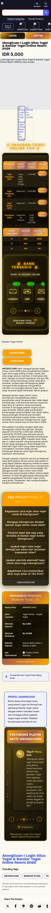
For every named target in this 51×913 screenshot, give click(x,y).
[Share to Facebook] (15, 906)
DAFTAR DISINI (17, 353)
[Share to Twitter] (7, 906)
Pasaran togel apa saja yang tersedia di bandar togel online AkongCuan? (25, 535)
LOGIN (13, 35)
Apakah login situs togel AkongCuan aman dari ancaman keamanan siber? (25, 549)
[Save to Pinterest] (31, 906)
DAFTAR (38, 35)
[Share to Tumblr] (47, 906)
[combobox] (22, 12)
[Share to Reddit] (39, 906)
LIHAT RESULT (42, 173)
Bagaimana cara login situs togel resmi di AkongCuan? (25, 513)
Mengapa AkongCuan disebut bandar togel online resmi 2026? (25, 523)
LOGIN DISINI (17, 361)
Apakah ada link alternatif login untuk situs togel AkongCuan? (25, 562)
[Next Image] (48, 84)
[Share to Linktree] (23, 906)
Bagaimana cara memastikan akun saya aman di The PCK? (25, 572)
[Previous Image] (2, 84)
